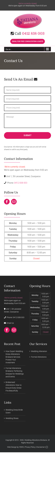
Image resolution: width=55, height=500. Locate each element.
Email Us (10, 323)
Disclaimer (40, 447)
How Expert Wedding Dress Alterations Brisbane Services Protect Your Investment (14, 357)
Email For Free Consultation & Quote (27, 41)
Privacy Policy (30, 447)
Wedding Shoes (12, 418)
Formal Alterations (38, 357)
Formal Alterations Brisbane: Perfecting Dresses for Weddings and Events (15, 372)
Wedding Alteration (39, 351)
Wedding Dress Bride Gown (14, 411)
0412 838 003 (33, 34)
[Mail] (14, 201)
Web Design (11, 447)
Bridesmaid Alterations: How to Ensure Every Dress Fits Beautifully (13, 386)
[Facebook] (7, 201)
